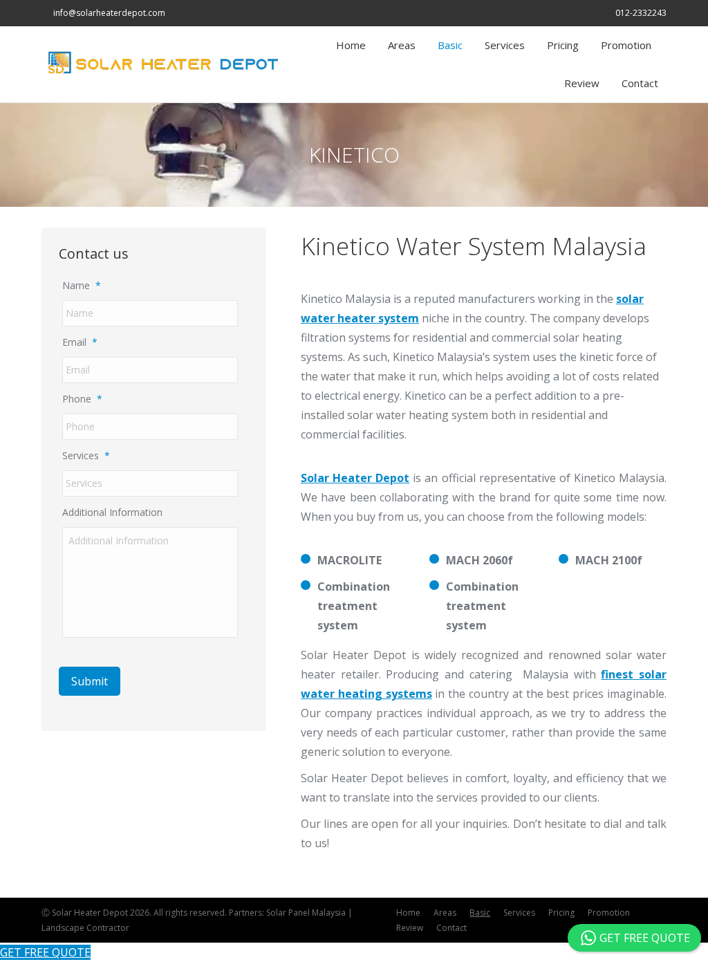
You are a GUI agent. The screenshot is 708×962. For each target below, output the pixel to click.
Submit (89, 681)
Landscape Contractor (85, 928)
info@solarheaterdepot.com (109, 13)
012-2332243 (641, 13)
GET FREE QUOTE (45, 952)
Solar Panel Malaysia (306, 912)
